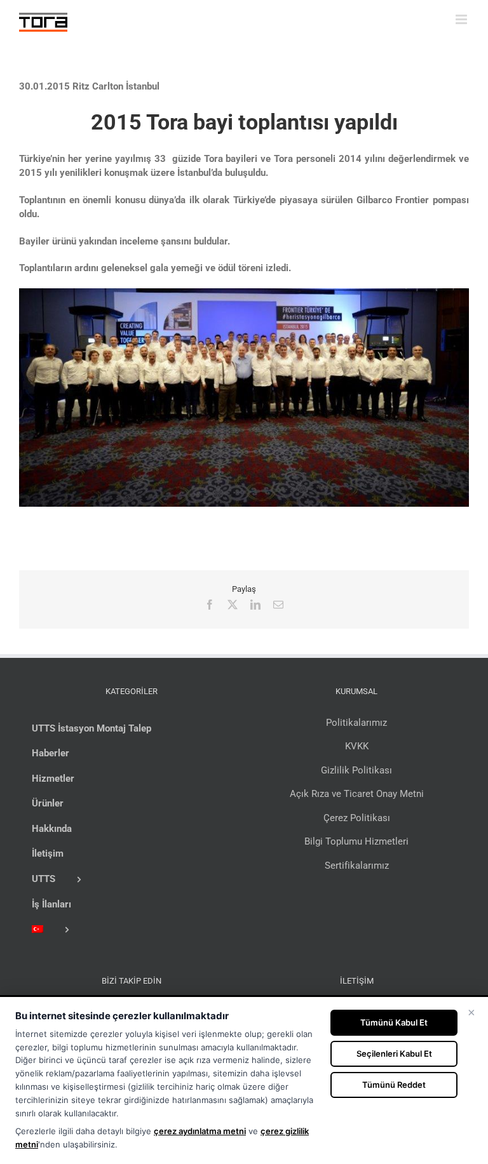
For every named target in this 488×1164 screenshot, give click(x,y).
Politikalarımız (356, 722)
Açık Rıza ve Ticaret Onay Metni (357, 793)
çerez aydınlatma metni (200, 1131)
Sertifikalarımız (357, 865)
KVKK (357, 746)
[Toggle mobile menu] (462, 19)
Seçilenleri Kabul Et (394, 1053)
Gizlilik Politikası (356, 770)
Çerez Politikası (356, 818)
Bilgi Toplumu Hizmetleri (356, 841)
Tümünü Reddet (394, 1085)
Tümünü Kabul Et (394, 1022)
